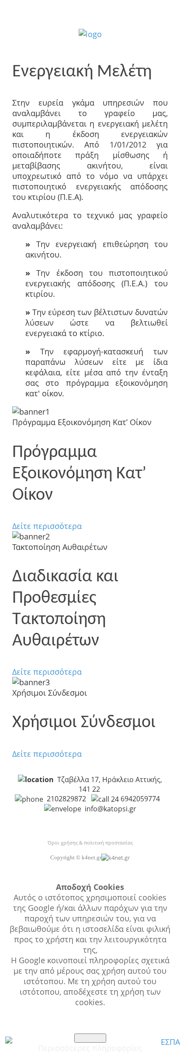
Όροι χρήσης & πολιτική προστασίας (90, 843)
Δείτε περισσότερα (47, 526)
